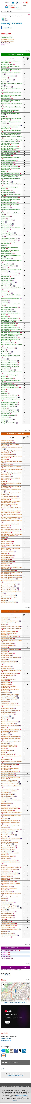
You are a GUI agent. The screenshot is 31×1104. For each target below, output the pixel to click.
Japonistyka (4, 291)
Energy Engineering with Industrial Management (9, 732)
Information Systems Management (9, 771)
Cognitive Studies (5, 692)
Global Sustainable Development (9, 240)
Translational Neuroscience (8, 923)
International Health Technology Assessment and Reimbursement (9, 781)
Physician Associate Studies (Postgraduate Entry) (8, 850)
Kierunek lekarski (5, 563)
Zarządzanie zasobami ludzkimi (9, 935)
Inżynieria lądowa (5, 284)
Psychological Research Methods (9, 873)
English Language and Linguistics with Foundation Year (10, 200)
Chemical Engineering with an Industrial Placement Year (11, 119)
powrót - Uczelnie (10, 1062)
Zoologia (3, 421)
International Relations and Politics (9, 273)
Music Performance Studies (8, 834)
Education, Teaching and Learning (9, 721)
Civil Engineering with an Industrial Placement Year (9, 127)
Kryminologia (4, 302)
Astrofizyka (4, 659)
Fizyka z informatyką (6, 223)
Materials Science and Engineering (9, 318)
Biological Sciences (6, 87)
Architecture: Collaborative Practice (10, 649)
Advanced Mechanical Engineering (9, 636)
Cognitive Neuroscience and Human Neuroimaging (10, 690)
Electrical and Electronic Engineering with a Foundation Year (11, 531)
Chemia (3, 116)
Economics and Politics (7, 162)
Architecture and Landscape (8, 76)
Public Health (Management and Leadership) (9, 889)
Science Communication (7, 902)
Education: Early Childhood (8, 723)
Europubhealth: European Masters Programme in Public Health (9, 745)
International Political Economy (8, 789)
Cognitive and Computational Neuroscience (8, 687)
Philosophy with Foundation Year (9, 362)
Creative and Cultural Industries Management (9, 700)
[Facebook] (16, 1052)
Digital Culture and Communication (9, 710)
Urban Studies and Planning (8, 595)
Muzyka (3, 350)
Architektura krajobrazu (7, 79)
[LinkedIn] (24, 1052)
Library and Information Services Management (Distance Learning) (9, 807)
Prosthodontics (5, 956)
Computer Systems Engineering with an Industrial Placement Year (11, 149)
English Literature (5, 207)
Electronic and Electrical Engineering (10, 729)
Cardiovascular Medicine (7, 675)
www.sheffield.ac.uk (7, 27)
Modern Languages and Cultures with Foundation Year (10, 340)
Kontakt (22, 1086)
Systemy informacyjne (6, 917)
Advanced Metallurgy (6, 440)
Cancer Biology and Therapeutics (9, 673)
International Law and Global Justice (10, 783)
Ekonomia (3, 171)
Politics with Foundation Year (8, 385)
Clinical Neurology (5, 682)
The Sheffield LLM (5, 921)
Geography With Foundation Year (9, 238)
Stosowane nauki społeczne (8, 415)
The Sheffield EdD (6, 958)
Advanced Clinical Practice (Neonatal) (10, 626)
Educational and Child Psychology (9, 950)
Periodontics (4, 954)
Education (3, 720)
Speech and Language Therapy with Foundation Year (10, 412)
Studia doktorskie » (6, 43)
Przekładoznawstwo (6, 871)
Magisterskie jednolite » (7, 39)
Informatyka (4, 267)
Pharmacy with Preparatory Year (9, 584)
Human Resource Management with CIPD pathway (10, 769)
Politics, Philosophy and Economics (10, 387)
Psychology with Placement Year (9, 397)
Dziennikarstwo (5, 716)
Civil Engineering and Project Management (8, 680)
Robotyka (3, 900)
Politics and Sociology (6, 383)
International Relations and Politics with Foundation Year (10, 275)
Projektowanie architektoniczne (9, 869)
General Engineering (6, 225)
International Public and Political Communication (9, 791)
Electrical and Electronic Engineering (10, 173)
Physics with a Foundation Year (9, 588)
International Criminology (7, 773)
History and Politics (6, 258)
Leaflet (16, 1000)
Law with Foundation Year (7, 311)
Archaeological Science (7, 643)
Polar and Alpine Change (7, 856)
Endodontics (4, 952)
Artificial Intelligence (6, 655)
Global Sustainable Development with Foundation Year (10, 242)
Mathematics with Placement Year (9, 327)
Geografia (3, 231)
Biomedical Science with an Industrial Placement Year (10, 101)
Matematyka (4, 316)
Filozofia (3, 218)
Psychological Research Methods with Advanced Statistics (10, 875)
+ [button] (3, 984)
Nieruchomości (5, 840)
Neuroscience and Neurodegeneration (10, 838)
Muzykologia (4, 836)
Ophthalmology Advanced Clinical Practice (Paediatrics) (9, 843)
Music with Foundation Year (8, 348)
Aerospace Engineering (7, 64)
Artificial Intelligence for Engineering (10, 657)
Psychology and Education (7, 881)
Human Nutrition (5, 766)
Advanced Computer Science (8, 631)
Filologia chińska (5, 216)
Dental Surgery (5, 527)
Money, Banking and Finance (8, 831)
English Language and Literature (9, 202)
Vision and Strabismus (6, 927)
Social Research (5, 904)
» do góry (27, 50)
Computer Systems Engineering (9, 146)
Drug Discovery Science (7, 714)
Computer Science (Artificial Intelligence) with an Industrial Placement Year (11, 134)
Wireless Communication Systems (9, 929)
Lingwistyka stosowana (7, 810)
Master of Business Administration (9, 969)
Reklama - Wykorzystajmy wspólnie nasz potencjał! (10, 1086)
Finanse (3, 752)
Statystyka (4, 909)
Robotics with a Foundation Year (9, 402)
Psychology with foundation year (9, 395)
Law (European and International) (9, 307)
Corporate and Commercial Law (9, 697)
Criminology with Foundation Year (9, 151)
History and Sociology (6, 264)
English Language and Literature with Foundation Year (10, 205)
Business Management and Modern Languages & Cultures (10, 111)
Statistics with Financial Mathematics (10, 908)
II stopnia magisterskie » (7, 41)
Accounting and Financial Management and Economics (10, 61)
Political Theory (5, 858)
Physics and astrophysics (7, 370)
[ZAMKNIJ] (15, 1100)
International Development (7, 775)
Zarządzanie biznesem (7, 419)
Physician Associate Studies (8, 847)
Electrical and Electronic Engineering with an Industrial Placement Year (11, 176)
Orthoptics (3, 359)
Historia (3, 245)
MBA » (3, 44)
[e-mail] (11, 1052)
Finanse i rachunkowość (7, 754)
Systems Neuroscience (7, 915)
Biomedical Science (6, 98)
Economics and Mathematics (8, 160)
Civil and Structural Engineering (9, 496)
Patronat (27, 1086)
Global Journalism (5, 759)
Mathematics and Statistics (8, 325)
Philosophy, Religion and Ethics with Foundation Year (10, 367)
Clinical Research (5, 684)
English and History (6, 181)
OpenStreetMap (22, 1000)
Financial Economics (6, 750)
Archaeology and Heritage (7, 645)
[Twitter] (20, 1052)
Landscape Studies (6, 803)
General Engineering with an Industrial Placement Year (10, 228)
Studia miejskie (5, 417)
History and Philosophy (7, 253)
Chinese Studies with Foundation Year (10, 125)
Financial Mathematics (6, 220)
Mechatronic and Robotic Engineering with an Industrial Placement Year (11, 335)
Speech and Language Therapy (9, 410)
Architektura (4, 78)
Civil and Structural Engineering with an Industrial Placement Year (10, 502)
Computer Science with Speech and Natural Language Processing (10, 695)
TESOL (3, 919)
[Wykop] (3, 1057)
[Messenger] (3, 1052)
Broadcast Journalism (6, 668)
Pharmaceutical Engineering (8, 845)
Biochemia (4, 81)
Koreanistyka (4, 300)
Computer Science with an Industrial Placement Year (10, 143)
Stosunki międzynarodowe (7, 911)
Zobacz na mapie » (6, 1038)
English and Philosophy (7, 192)
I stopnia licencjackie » (7, 37)
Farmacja (3, 537)
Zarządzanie (4, 931)
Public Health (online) (6, 891)
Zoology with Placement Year (8, 423)
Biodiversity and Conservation (8, 661)
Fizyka (3, 222)
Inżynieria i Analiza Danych (8, 282)
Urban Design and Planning (8, 925)
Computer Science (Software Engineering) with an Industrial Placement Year (11, 140)
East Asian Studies (6, 155)
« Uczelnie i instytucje (6, 11)
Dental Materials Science (7, 708)
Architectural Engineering (7, 454)
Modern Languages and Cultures (9, 337)
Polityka (3, 389)
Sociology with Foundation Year (9, 404)
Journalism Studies (6, 293)
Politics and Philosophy (7, 378)
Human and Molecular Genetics (9, 764)
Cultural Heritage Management (8, 703)
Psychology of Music (6, 886)
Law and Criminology (6, 309)
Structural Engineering (6, 913)
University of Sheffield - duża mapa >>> (15, 1002)
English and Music (5, 190)
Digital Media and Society (7, 153)
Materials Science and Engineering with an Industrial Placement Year (11, 320)
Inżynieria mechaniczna (7, 286)
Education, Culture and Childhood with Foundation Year (10, 169)
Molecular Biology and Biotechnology (10, 829)
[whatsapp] (7, 1052)
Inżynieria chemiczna (6, 280)
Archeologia (4, 647)
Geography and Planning (7, 233)
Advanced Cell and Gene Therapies (10, 621)
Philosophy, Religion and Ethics (9, 364)
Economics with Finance (7, 164)
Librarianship (4, 805)
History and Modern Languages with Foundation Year (10, 251)
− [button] (3, 987)
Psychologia (4, 393)
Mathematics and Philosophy (8, 323)
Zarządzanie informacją (7, 933)
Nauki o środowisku (6, 351)
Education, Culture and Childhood (9, 166)
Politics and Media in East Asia (8, 860)
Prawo (3, 391)
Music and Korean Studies (7, 342)
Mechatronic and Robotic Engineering (10, 332)
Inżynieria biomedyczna (7, 278)
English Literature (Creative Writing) (10, 736)
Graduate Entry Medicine (7, 551)
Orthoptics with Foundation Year (9, 360)
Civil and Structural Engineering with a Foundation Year (10, 498)
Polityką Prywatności (22, 1095)
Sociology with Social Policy (8, 406)
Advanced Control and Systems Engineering (9, 634)
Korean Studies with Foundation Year (10, 298)
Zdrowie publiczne (5, 937)
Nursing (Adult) (5, 353)
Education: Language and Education (10, 725)
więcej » (25, 948)
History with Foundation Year (8, 265)
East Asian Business (6, 718)
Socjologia (3, 408)
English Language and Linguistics (9, 197)
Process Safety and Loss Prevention (10, 867)
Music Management (6, 833)
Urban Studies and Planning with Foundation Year (9, 597)
